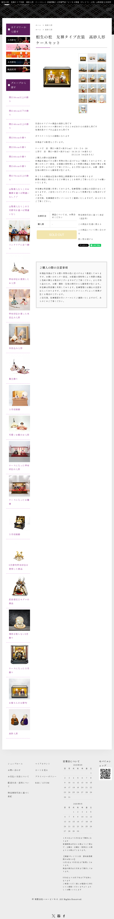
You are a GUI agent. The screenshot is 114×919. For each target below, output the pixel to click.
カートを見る (41, 770)
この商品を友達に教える (90, 224)
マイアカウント (42, 763)
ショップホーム (15, 763)
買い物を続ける (85, 239)
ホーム (38, 25)
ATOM (45, 782)
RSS (37, 782)
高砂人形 (49, 25)
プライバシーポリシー (46, 776)
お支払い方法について (18, 776)
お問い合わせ (14, 770)
